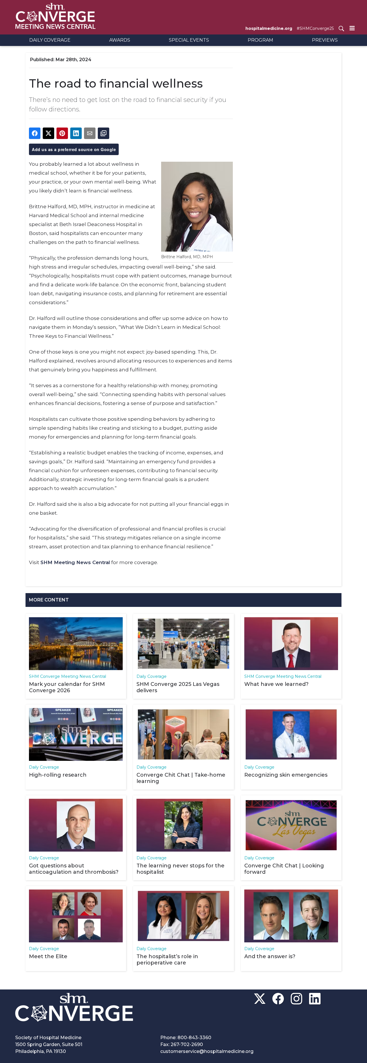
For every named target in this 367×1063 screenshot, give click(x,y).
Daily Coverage (151, 676)
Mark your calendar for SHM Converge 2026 (67, 687)
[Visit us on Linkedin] (315, 998)
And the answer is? (269, 956)
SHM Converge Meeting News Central (67, 676)
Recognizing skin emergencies (285, 775)
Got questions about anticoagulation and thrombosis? (73, 869)
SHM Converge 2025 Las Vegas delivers (177, 687)
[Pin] (62, 133)
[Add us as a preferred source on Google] (103, 133)
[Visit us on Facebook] (278, 998)
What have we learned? (276, 684)
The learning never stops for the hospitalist (180, 869)
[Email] (89, 133)
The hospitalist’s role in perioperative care (167, 959)
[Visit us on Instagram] (296, 998)
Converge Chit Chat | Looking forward (284, 869)
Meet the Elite (48, 956)
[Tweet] (48, 133)
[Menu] (352, 28)
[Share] (34, 133)
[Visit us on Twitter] (260, 998)
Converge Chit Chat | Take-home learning (180, 778)
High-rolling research (58, 775)
